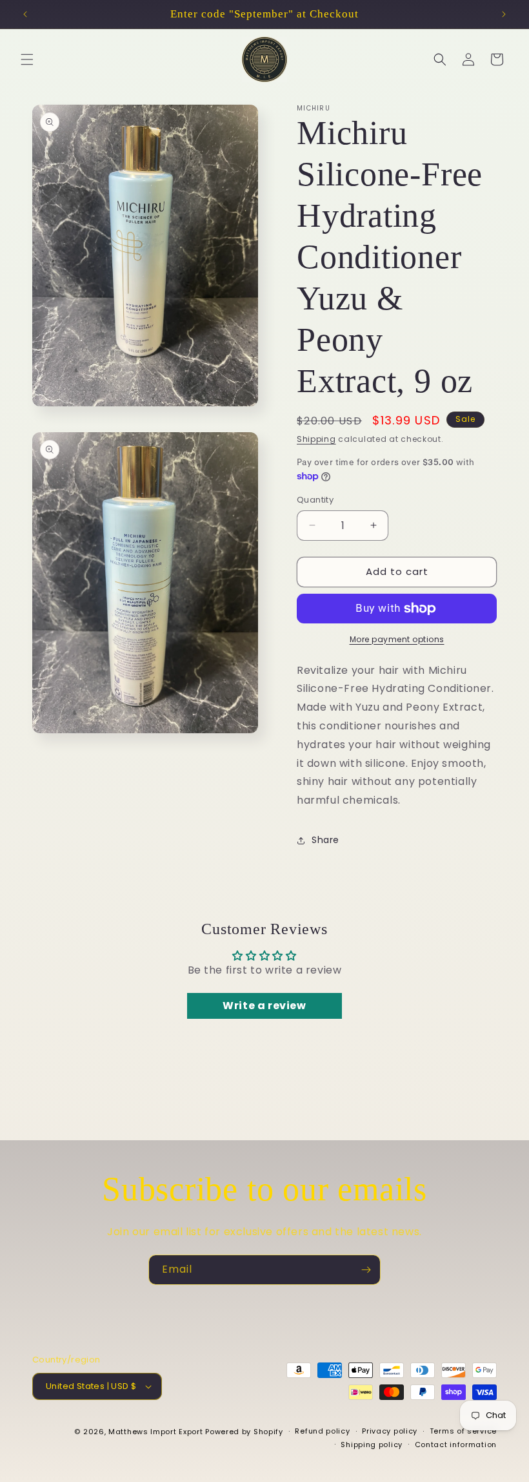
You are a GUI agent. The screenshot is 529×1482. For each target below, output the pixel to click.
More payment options (397, 639)
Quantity (315, 500)
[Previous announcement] (25, 14)
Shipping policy (372, 1444)
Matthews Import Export (155, 1431)
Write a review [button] (264, 1005)
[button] (27, 59)
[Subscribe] (366, 1270)
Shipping (316, 438)
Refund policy (322, 1431)
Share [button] (325, 839)
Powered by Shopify (244, 1431)
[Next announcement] (504, 14)
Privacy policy (389, 1431)
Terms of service (463, 1431)
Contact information (456, 1444)
